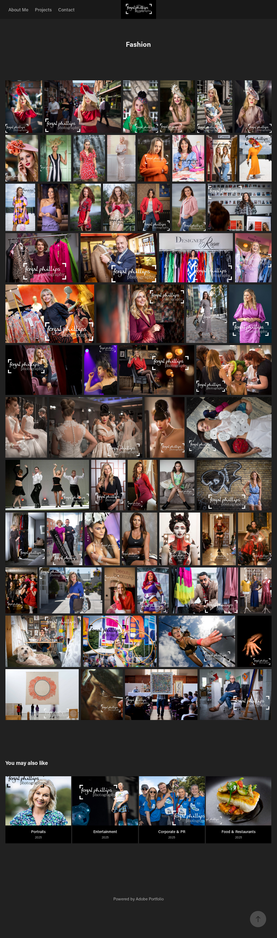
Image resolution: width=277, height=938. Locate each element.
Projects (43, 9)
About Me (18, 9)
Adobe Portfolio (150, 898)
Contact (66, 9)
